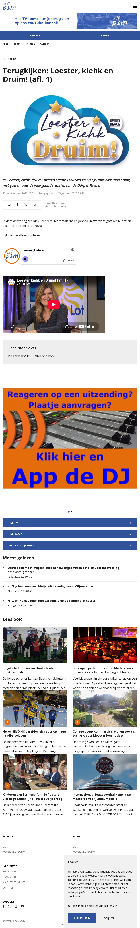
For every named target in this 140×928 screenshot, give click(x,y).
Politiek (30, 43)
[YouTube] (22, 906)
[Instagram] (16, 906)
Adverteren (9, 871)
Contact (8, 887)
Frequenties (9, 876)
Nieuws (35, 35)
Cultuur (44, 43)
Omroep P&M (45, 356)
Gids (5, 846)
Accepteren (82, 918)
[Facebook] (3, 906)
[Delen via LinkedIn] (10, 205)
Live (5, 841)
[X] (9, 906)
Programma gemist (14, 852)
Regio (105, 35)
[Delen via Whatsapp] (34, 205)
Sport (17, 43)
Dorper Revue (19, 356)
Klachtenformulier (14, 882)
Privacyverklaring (63, 924)
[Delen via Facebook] (17, 205)
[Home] (35, 6)
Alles (5, 43)
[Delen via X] (25, 205)
